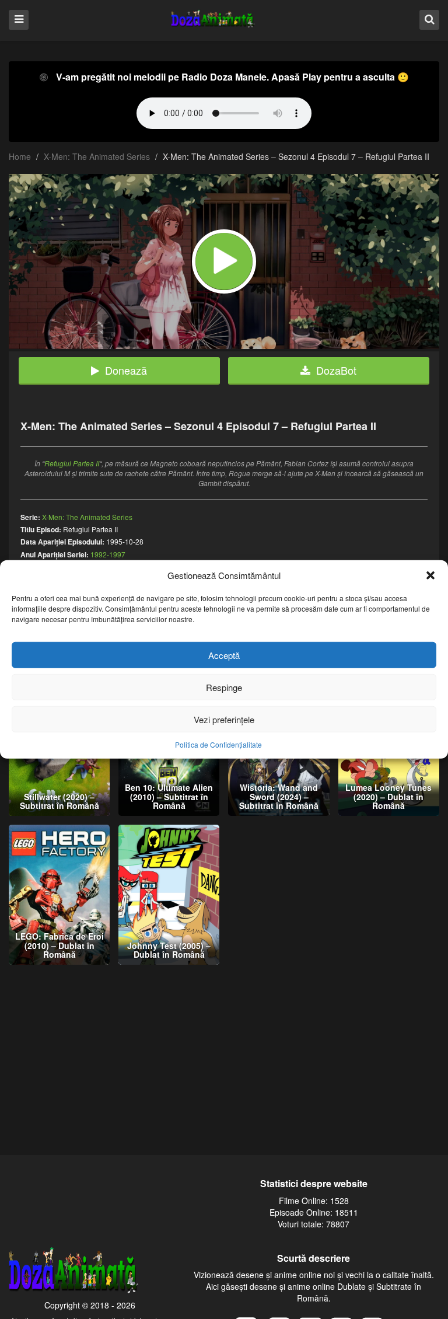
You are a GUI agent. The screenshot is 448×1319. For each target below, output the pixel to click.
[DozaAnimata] (213, 20)
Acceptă (224, 655)
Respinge (224, 687)
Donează (126, 370)
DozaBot (336, 370)
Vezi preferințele (224, 719)
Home (20, 156)
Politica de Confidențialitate (218, 744)
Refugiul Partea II (71, 463)
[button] (430, 575)
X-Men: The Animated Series (97, 156)
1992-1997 (107, 554)
